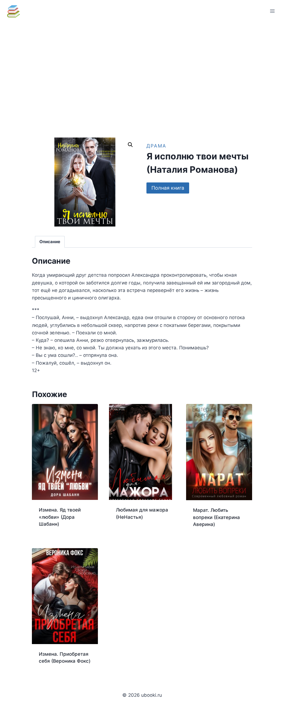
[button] (130, 145)
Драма (156, 146)
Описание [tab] (49, 241)
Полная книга (167, 188)
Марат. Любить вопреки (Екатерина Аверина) (216, 517)
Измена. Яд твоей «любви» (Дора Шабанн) (60, 517)
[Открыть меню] (272, 11)
